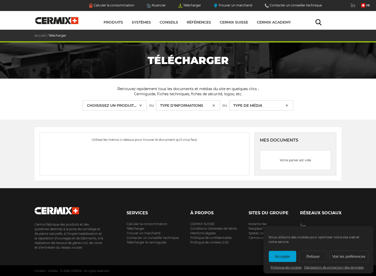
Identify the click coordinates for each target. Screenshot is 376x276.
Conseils (169, 22)
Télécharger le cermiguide (146, 242)
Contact (40, 271)
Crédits (53, 271)
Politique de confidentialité (210, 238)
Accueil (57, 22)
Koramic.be (257, 224)
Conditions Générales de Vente (213, 228)
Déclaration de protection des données (334, 267)
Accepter (282, 256)
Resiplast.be (258, 228)
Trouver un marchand (235, 5)
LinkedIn (353, 8)
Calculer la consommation (114, 5)
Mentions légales (203, 233)
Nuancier (159, 5)
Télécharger (192, 5)
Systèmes (141, 22)
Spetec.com (258, 233)
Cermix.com (258, 238)
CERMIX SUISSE (202, 224)
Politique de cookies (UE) (209, 242)
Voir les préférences (349, 256)
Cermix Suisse (234, 22)
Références (199, 22)
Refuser (313, 256)
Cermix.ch (69, 209)
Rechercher (318, 22)
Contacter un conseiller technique (296, 5)
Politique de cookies (286, 267)
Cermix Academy (274, 22)
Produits (113, 22)
